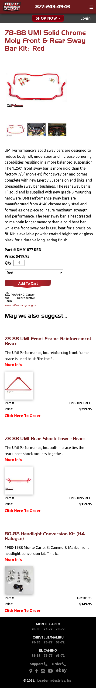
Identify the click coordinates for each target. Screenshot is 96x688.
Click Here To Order (23, 416)
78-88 (35, 629)
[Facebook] (36, 671)
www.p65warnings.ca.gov (20, 305)
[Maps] (30, 671)
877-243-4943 (52, 6)
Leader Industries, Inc (54, 680)
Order (57, 664)
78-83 (35, 642)
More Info (13, 364)
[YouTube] (50, 671)
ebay (61, 670)
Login (85, 18)
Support (37, 664)
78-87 (35, 655)
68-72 (60, 642)
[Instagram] (43, 671)
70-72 (60, 629)
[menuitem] (85, 18)
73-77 (48, 629)
